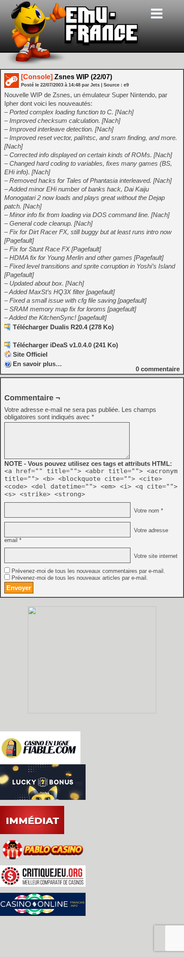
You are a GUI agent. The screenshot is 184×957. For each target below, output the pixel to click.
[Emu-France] (73, 63)
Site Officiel (30, 354)
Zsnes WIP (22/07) (66, 76)
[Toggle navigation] (156, 13)
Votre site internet (155, 556)
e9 (126, 84)
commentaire (158, 369)
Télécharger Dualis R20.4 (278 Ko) (63, 327)
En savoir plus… (37, 363)
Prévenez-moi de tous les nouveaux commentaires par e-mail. (88, 571)
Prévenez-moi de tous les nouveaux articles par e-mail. (80, 578)
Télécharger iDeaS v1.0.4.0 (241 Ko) (65, 345)
